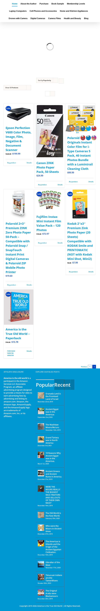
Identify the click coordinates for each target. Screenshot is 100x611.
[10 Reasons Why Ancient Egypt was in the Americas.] (41, 455)
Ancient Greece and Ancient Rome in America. (54, 474)
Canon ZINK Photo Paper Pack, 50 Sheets (47, 167)
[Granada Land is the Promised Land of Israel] (41, 395)
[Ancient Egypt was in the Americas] (41, 411)
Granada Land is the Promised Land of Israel (53, 396)
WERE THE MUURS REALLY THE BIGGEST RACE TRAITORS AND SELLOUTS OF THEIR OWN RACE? (53, 494)
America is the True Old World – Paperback (18, 333)
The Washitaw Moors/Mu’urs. (52, 426)
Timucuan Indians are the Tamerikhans (54, 578)
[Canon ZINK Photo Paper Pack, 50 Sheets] (49, 131)
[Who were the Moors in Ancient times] (41, 528)
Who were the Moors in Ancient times (53, 529)
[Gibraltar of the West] (41, 564)
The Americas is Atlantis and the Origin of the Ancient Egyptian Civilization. (53, 547)
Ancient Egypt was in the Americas (52, 412)
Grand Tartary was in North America (52, 440)
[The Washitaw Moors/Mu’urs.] (41, 426)
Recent (62, 384)
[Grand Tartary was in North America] (41, 439)
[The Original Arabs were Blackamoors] (41, 592)
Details (29, 163)
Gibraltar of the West (53, 563)
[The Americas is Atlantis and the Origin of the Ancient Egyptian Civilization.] (41, 543)
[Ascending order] (61, 80)
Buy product (11, 163)
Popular (45, 384)
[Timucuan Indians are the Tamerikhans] (41, 577)
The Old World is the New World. (53, 514)
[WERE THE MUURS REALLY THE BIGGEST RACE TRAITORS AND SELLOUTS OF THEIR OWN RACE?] (41, 488)
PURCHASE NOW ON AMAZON (11, 353)
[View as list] (52, 93)
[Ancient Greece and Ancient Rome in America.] (41, 473)
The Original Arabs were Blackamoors (52, 593)
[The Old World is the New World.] (41, 515)
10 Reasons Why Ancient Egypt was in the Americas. (53, 457)
